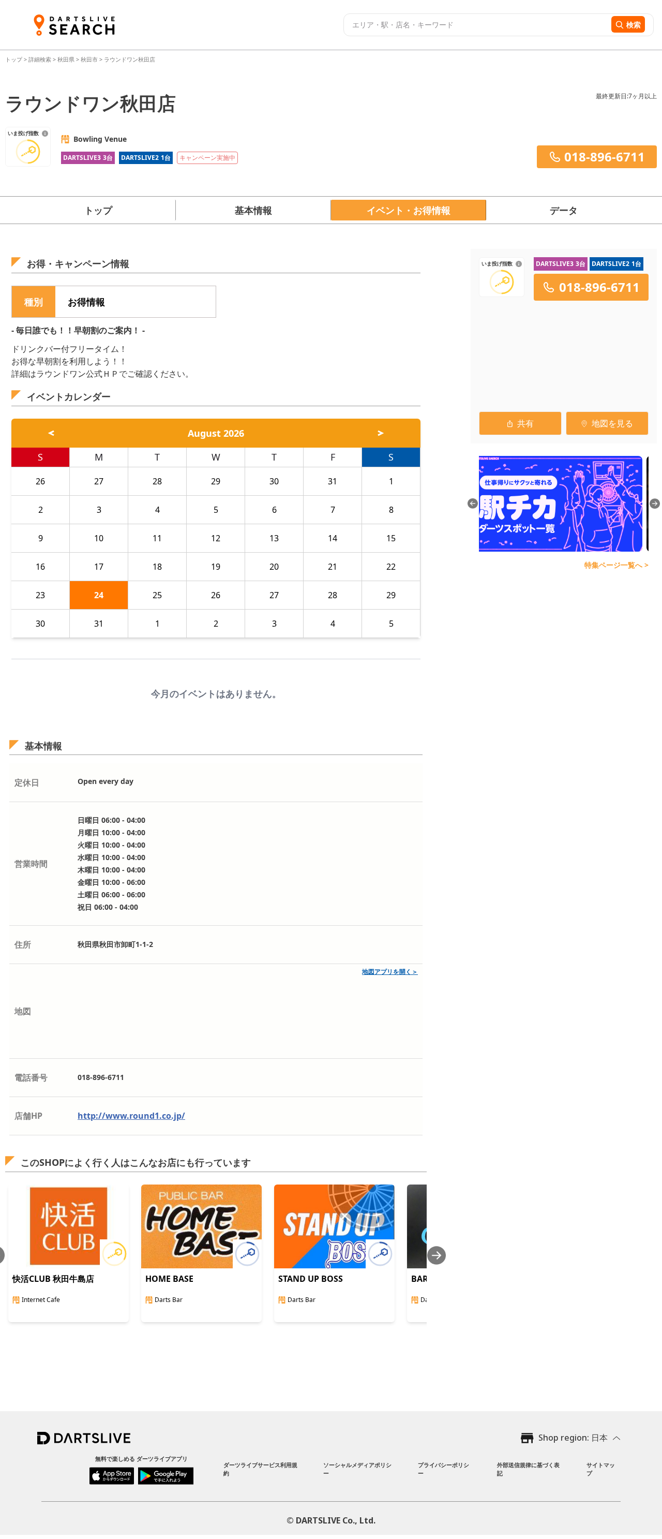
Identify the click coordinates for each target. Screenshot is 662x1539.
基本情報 (253, 210)
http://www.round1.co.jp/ (131, 1115)
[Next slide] (436, 1255)
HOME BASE (169, 1278)
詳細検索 (40, 59)
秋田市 (89, 59)
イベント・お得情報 (408, 210)
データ (564, 210)
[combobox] (476, 25)
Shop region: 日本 (573, 1437)
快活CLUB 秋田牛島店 (53, 1278)
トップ (14, 59)
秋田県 (65, 59)
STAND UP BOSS (310, 1278)
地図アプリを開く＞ (390, 971)
